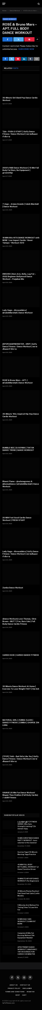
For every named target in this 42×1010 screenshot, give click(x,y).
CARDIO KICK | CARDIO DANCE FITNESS (20, 655)
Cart (24, 995)
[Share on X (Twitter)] (18, 39)
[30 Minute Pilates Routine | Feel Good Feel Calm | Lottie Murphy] (9, 894)
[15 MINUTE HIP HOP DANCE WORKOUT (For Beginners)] (9, 881)
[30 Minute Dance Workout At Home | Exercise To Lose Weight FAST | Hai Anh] (21, 673)
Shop (18, 995)
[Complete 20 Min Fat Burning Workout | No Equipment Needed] (9, 936)
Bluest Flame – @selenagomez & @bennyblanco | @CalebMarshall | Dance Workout (20, 484)
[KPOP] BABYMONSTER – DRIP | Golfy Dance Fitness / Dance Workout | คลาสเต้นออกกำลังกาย (19, 346)
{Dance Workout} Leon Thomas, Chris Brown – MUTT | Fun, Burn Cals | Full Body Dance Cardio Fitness (19, 621)
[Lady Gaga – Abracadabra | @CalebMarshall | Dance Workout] (21, 297)
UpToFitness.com (8, 1003)
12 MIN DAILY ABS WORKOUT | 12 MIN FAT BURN (27, 921)
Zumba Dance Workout (12, 588)
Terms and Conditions (14, 992)
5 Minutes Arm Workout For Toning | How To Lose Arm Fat (28, 907)
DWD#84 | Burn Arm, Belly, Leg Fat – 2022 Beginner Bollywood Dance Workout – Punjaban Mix (19, 276)
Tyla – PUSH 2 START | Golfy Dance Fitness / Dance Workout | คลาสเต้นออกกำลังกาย (20, 134)
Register (31, 992)
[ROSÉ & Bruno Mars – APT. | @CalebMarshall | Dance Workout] (21, 366)
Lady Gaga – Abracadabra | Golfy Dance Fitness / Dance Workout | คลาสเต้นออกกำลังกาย (20, 554)
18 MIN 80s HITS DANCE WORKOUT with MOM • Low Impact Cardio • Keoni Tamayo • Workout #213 (20, 240)
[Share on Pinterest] (29, 39)
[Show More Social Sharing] (37, 39)
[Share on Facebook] (7, 39)
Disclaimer (27, 988)
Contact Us (25, 985)
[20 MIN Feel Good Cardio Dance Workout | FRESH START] (21, 504)
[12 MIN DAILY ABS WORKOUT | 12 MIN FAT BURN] (9, 922)
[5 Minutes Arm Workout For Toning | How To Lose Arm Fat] (9, 908)
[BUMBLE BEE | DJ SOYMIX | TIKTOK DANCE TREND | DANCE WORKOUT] (21, 434)
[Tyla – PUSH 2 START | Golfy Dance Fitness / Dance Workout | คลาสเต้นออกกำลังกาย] (21, 118)
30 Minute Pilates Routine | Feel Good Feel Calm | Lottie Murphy (28, 893)
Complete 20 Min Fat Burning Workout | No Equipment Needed (26, 935)
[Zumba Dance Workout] (21, 574)
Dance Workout (9, 19)
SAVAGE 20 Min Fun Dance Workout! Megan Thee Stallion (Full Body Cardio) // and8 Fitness (20, 795)
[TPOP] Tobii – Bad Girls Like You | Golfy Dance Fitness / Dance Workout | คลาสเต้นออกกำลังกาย (20, 759)
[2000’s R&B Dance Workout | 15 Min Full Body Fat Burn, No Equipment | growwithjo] (21, 154)
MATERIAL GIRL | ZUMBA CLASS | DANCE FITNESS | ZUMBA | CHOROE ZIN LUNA (20, 722)
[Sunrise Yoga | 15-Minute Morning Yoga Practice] (9, 855)
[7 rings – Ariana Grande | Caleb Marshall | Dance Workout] (21, 190)
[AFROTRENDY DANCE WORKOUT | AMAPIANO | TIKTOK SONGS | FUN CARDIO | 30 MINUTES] (9, 950)
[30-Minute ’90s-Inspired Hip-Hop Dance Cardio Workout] (21, 400)
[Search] (38, 3)
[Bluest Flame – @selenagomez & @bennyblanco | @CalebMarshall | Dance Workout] (21, 468)
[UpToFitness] (21, 4)
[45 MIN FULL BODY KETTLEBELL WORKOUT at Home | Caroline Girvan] (9, 867)
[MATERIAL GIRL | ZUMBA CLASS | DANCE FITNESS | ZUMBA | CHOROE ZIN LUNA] (21, 706)
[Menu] (3, 3)
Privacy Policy (14, 988)
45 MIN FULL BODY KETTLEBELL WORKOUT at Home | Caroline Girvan (28, 867)
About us (14, 985)
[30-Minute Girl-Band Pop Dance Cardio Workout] (21, 84)
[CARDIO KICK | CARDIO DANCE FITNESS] (21, 641)
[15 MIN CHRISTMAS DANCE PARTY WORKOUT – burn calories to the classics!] (9, 841)
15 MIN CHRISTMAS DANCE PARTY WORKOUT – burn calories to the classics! (28, 840)
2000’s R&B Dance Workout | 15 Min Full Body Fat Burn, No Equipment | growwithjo (20, 170)
